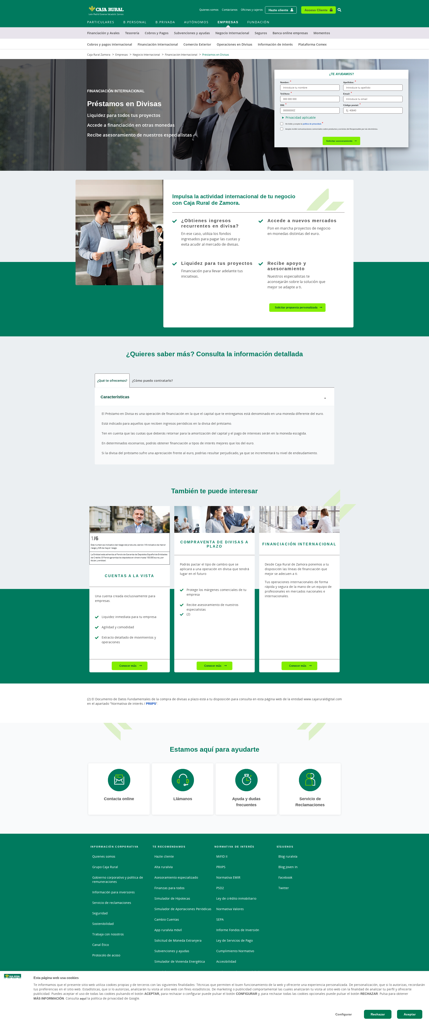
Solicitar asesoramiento (339, 140)
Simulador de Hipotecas (172, 898)
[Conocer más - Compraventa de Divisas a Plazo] (214, 519)
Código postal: (351, 105)
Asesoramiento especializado (176, 877)
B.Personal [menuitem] (135, 22)
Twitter (283, 888)
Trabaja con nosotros (108, 934)
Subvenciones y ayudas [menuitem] (192, 33)
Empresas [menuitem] (228, 22)
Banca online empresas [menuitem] (290, 33)
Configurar (343, 1014)
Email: (346, 93)
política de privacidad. (312, 123)
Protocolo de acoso (106, 955)
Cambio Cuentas (166, 919)
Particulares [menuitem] (100, 22)
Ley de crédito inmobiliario (236, 898)
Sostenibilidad (103, 924)
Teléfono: (285, 93)
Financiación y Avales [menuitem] (103, 33)
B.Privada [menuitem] (165, 22)
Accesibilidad (226, 961)
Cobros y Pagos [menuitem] (156, 33)
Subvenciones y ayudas (171, 951)
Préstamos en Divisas (215, 55)
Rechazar (378, 1014)
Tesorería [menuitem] (132, 33)
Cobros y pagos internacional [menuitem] (109, 44)
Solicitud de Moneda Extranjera (178, 940)
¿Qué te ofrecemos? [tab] (112, 380)
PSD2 (220, 888)
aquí (83, 998)
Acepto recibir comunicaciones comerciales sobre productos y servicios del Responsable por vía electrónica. (331, 129)
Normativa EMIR (228, 877)
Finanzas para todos (169, 888)
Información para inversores (113, 892)
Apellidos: (348, 82)
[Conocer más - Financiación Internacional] (299, 519)
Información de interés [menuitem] (275, 44)
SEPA (220, 919)
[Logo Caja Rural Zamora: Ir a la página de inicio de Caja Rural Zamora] (106, 9)
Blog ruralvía (287, 856)
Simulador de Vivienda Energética (179, 961)
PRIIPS (151, 703)
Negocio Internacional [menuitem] (232, 33)
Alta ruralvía (163, 867)
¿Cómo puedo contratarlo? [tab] (152, 380)
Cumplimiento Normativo (235, 951)
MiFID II (221, 856)
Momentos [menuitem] (321, 33)
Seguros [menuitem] (261, 33)
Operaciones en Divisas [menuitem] (234, 44)
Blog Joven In (288, 867)
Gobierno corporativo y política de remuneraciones (117, 879)
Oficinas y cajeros (252, 10)
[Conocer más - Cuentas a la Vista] (129, 519)
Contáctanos (230, 10)
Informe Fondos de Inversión (237, 930)
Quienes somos (209, 10)
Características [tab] (115, 396)
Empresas (121, 55)
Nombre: (284, 82)
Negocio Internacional (146, 55)
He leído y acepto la (303, 123)
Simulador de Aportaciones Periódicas (182, 909)
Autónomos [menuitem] (196, 22)
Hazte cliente (278, 10)
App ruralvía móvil (168, 930)
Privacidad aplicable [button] (301, 117)
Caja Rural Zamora (98, 55)
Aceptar (410, 1014)
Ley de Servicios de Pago (234, 940)
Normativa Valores (230, 909)
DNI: (282, 105)
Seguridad (100, 913)
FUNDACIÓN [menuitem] (258, 22)
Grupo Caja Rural (105, 867)
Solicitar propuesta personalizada (296, 307)
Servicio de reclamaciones (111, 903)
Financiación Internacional (181, 55)
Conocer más (128, 666)
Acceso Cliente (316, 10)
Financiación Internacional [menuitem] (158, 44)
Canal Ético (100, 945)
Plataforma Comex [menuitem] (312, 44)
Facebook (285, 877)
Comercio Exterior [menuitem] (197, 44)
